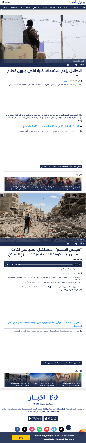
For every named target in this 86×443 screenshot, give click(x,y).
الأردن (65, 7)
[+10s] (79, 264)
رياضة (21, 7)
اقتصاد (28, 7)
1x (12, 264)
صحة (59, 7)
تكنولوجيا (5, 7)
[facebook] (17, 429)
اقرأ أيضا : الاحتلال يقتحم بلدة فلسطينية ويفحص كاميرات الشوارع (51, 126)
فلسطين (52, 7)
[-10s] (74, 264)
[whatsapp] (39, 429)
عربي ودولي (36, 7)
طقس (44, 7)
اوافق (21, 438)
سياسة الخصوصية (48, 439)
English (7, 2)
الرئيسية (83, 7)
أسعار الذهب (74, 7)
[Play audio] (7, 264)
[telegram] (54, 429)
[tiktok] (61, 429)
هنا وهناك (14, 7)
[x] (24, 429)
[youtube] (46, 429)
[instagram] (32, 429)
